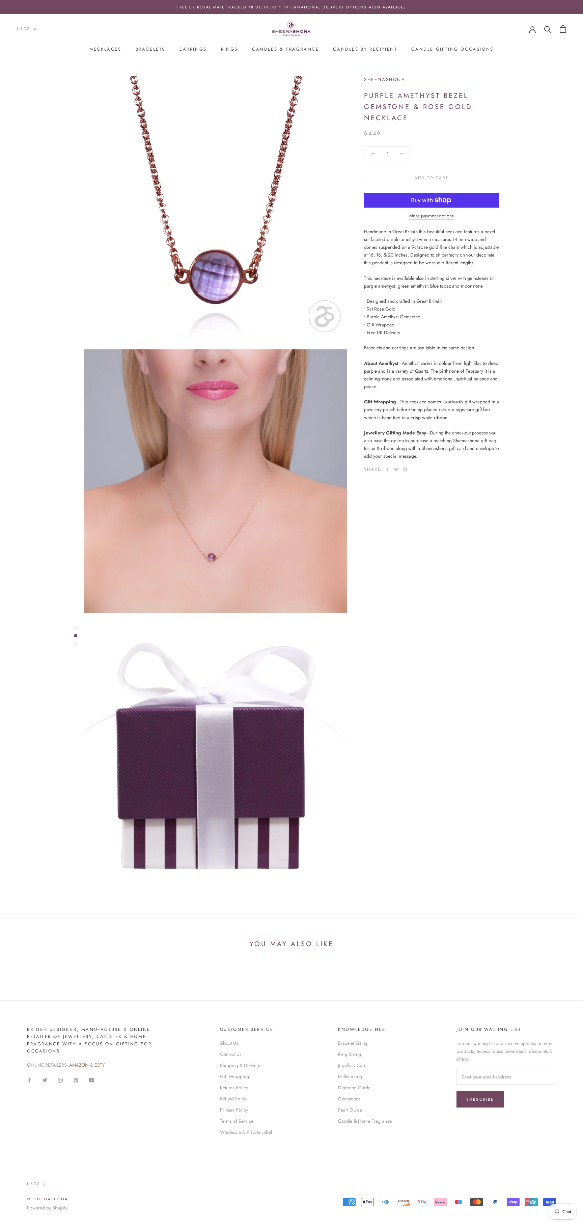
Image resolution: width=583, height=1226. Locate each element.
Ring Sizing (349, 1054)
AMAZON (79, 1065)
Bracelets (150, 49)
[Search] (547, 28)
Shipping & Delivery (240, 1065)
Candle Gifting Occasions (452, 49)
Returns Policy (234, 1087)
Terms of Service (236, 1121)
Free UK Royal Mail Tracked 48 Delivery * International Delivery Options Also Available (291, 7)
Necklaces (105, 49)
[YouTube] (91, 1080)
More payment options (431, 215)
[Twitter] (396, 470)
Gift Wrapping (234, 1076)
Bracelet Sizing (353, 1043)
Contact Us (231, 1054)
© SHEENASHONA (47, 1199)
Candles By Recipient (365, 49)
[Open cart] (563, 29)
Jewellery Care (352, 1065)
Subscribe (480, 1099)
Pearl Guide (350, 1110)
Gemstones (349, 1098)
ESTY (99, 1065)
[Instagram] (60, 1080)
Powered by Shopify (47, 1207)
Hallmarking (350, 1076)
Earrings (193, 49)
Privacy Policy (234, 1110)
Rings (229, 49)
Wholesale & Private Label (246, 1132)
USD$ (23, 29)
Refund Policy (233, 1098)
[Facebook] (387, 470)
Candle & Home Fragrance (365, 1121)
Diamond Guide (354, 1087)
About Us (229, 1043)
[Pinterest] (405, 470)
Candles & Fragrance (285, 49)
